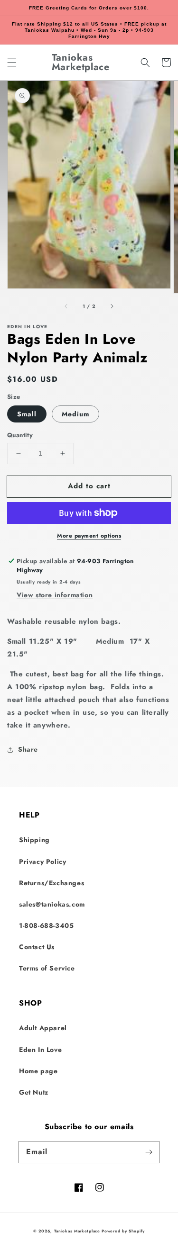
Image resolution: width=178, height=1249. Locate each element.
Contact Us (37, 947)
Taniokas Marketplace (77, 1231)
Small (27, 414)
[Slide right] (111, 306)
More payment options (89, 535)
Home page (38, 1071)
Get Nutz (33, 1092)
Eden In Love (40, 1049)
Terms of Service (47, 968)
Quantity (20, 435)
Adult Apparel (43, 1028)
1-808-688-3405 (46, 925)
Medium (75, 414)
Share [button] (28, 749)
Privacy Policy (42, 861)
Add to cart (89, 486)
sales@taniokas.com (52, 904)
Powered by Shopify (123, 1231)
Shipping (34, 840)
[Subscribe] (148, 1151)
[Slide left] (66, 306)
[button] (11, 62)
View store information (55, 595)
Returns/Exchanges (51, 883)
